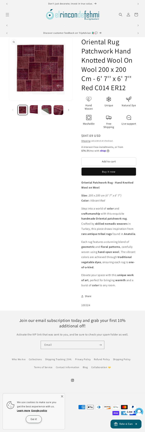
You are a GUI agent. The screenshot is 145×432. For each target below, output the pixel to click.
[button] (7, 15)
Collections (35, 359)
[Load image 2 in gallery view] (35, 110)
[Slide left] (13, 110)
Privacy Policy (83, 359)
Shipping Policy (121, 359)
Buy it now (108, 171)
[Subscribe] (100, 345)
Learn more (23, 410)
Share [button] (88, 296)
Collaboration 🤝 (101, 367)
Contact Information (67, 367)
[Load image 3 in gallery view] (46, 110)
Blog (85, 367)
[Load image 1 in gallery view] (23, 110)
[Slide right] (68, 110)
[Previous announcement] (7, 4)
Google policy (39, 410)
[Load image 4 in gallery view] (58, 110)
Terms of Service (43, 367)
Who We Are (18, 359)
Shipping (85, 140)
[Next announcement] (138, 4)
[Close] (62, 396)
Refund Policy (102, 359)
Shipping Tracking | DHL (58, 359)
